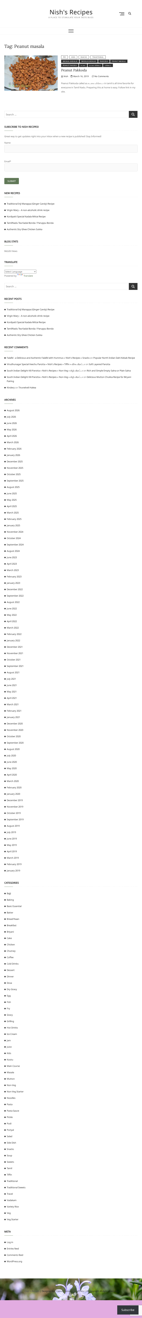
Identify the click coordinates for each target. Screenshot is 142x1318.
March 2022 (13, 627)
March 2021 (13, 704)
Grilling (10, 1021)
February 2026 (14, 448)
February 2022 (14, 634)
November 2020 (15, 729)
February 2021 (14, 710)
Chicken (11, 944)
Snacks (84, 57)
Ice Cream (12, 1034)
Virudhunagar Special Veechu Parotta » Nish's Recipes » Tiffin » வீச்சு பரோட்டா (46, 364)
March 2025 (13, 512)
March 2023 (13, 570)
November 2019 (15, 806)
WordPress (78, 1291)
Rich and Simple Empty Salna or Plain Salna (109, 370)
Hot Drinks (12, 1027)
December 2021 (15, 646)
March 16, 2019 (81, 76)
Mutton (11, 1078)
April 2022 (12, 621)
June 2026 (12, 423)
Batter (10, 912)
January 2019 (13, 870)
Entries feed (13, 1248)
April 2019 (12, 851)
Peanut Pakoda (70, 65)
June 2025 (12, 493)
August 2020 (13, 749)
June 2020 (12, 761)
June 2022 (12, 608)
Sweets (10, 1161)
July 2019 (11, 832)
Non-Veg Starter (15, 1091)
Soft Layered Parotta (99, 364)
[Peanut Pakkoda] (31, 57)
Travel (10, 1193)
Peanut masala (119, 61)
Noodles (11, 1097)
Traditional (98, 57)
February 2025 (14, 519)
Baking (10, 899)
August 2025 (13, 487)
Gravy (10, 1014)
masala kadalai (88, 61)
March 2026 (13, 442)
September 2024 (15, 544)
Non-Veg (11, 1085)
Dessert (11, 970)
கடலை (83, 65)
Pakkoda (104, 61)
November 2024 (15, 531)
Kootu (10, 1059)
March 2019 (13, 857)
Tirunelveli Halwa (27, 387)
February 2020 (14, 787)
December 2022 (15, 589)
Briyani (10, 931)
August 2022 (13, 602)
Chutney (11, 950)
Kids (73, 57)
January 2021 (13, 717)
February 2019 (14, 864)
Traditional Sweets (16, 1187)
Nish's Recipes (71, 12)
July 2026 (11, 416)
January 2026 (13, 455)
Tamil (9, 1168)
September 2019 (15, 819)
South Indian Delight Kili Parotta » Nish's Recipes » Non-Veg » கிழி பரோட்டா (45, 370)
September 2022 (15, 595)
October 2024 (14, 538)
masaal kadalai (70, 61)
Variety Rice (13, 1206)
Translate (28, 275)
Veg (9, 1213)
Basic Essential (14, 906)
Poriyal (10, 1129)
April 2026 (12, 435)
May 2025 (12, 499)
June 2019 (12, 838)
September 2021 (15, 666)
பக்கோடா (108, 65)
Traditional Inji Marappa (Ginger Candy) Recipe (30, 203)
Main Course (13, 1065)
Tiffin (9, 1174)
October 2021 (14, 659)
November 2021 (15, 653)
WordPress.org (14, 1261)
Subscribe (127, 1310)
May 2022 (12, 614)
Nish (65, 76)
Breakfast (11, 925)
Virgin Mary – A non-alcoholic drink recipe (28, 210)
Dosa (9, 982)
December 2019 (15, 800)
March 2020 (13, 781)
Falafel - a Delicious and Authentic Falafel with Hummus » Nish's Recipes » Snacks (48, 357)
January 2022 (13, 640)
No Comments (101, 76)
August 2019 (13, 825)
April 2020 (12, 774)
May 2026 (12, 429)
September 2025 (15, 480)
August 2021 (13, 672)
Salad (9, 1136)
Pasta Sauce (13, 1110)
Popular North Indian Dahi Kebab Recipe (114, 357)
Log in (10, 1242)
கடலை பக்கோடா (95, 65)
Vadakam (11, 1200)
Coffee (10, 957)
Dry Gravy (12, 989)
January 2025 (13, 525)
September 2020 (15, 742)
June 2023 (12, 557)
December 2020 (15, 723)
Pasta (9, 1104)
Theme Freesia (63, 1291)
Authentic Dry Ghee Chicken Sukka (24, 229)
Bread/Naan (13, 918)
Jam (9, 1040)
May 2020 (12, 768)
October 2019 (14, 813)
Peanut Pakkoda (74, 70)
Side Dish (11, 1142)
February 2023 (14, 576)
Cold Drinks (13, 963)
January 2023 (13, 582)
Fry (64, 57)
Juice (9, 1046)
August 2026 (13, 410)
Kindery (11, 387)
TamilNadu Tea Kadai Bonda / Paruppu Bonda (30, 222)
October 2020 (14, 736)
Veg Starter (12, 1219)
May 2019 (12, 845)
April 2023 (12, 563)
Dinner (10, 976)
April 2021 (12, 698)
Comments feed (15, 1254)
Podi (9, 1123)
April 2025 (12, 506)
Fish (9, 1002)
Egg (9, 995)
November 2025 (15, 467)
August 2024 (13, 550)
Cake (9, 938)
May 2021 (12, 691)
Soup (9, 1155)
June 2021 (12, 685)
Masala (10, 1072)
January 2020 (13, 793)
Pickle (10, 1117)
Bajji (9, 893)
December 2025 (15, 461)
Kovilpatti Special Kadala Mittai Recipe (26, 216)
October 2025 (14, 474)
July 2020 (11, 755)
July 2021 (11, 678)
